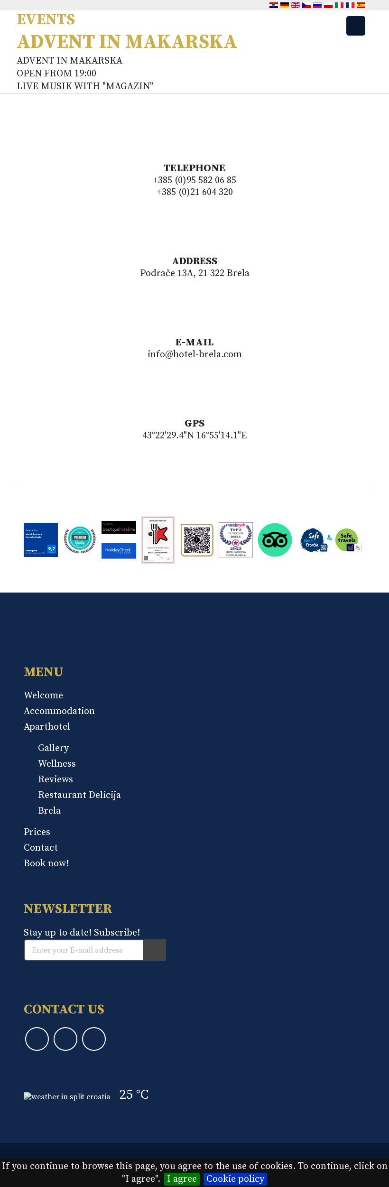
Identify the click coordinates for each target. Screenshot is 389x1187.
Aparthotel (47, 727)
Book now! (46, 864)
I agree (182, 1179)
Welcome (43, 696)
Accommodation (59, 711)
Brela (49, 811)
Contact (41, 848)
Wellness (57, 764)
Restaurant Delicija (79, 795)
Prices (37, 832)
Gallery (53, 748)
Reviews (55, 780)
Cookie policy (235, 1179)
